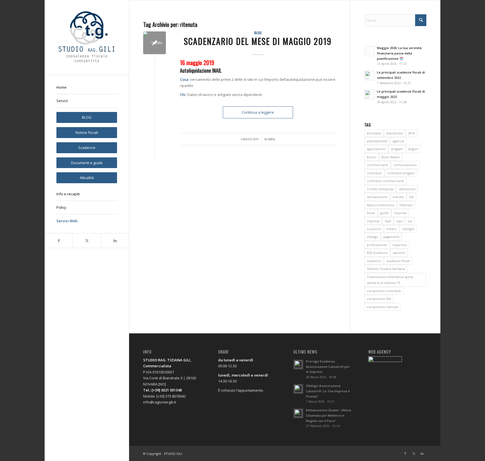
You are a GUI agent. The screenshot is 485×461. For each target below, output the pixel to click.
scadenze (374, 261)
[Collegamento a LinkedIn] (115, 240)
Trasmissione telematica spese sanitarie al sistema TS (390, 280)
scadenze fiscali (398, 261)
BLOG (258, 32)
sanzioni (399, 253)
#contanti (374, 133)
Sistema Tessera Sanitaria (386, 269)
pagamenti (391, 237)
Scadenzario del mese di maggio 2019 (258, 41)
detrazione (407, 189)
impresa (400, 213)
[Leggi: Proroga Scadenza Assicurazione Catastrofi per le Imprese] (298, 364)
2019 (411, 133)
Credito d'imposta (380, 189)
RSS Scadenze (377, 253)
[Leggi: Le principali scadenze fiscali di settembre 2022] (369, 75)
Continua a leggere (258, 112)
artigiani (397, 149)
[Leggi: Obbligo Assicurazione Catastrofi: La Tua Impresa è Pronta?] (298, 389)
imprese (373, 221)
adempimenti (377, 141)
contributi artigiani (401, 173)
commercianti (377, 165)
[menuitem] (87, 87)
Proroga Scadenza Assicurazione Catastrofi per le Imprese (328, 366)
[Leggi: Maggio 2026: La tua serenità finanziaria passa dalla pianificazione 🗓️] (369, 51)
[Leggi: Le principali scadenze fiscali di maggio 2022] (369, 95)
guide (384, 213)
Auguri (413, 149)
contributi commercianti (385, 181)
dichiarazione (377, 197)
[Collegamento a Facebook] (59, 240)
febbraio (406, 205)
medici (391, 229)
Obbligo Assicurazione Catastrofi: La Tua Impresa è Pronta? (328, 391)
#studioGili (394, 133)
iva (410, 221)
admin (271, 139)
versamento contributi (384, 291)
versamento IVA (379, 299)
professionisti (377, 245)
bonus (371, 157)
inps (399, 221)
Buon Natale (390, 157)
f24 (411, 197)
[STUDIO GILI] (87, 37)
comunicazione (405, 165)
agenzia (398, 141)
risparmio (399, 245)
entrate (398, 197)
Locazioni (374, 229)
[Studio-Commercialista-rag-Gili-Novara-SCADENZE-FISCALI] (154, 42)
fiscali (371, 213)
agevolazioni (376, 149)
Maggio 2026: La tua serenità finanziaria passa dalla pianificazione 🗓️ (399, 53)
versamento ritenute (382, 307)
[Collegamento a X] (87, 240)
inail (388, 221)
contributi (374, 173)
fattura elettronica (380, 205)
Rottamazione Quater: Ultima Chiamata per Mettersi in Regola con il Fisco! (328, 415)
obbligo (372, 237)
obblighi (408, 229)
